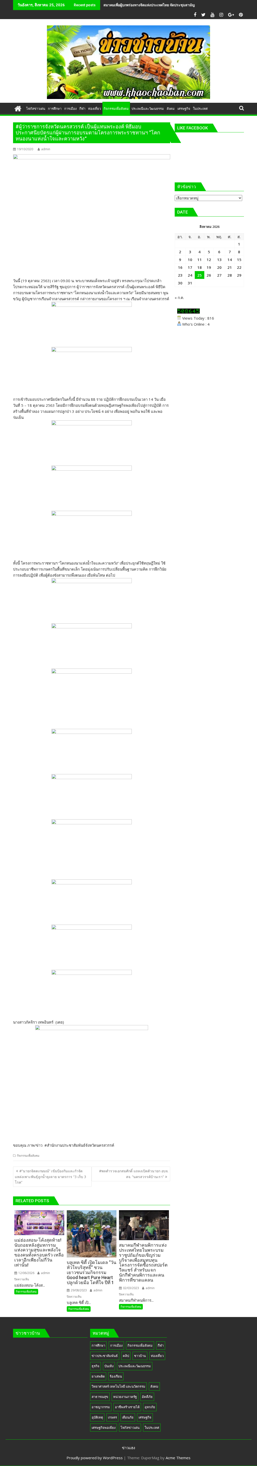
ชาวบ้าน (140, 1355)
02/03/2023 (130, 1288)
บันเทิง (108, 1366)
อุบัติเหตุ (97, 1417)
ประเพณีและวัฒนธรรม (134, 1366)
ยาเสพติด (98, 1376)
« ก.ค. (179, 297)
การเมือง (116, 1345)
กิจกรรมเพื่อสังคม (28, 1155)
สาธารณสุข (100, 1396)
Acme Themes (178, 1457)
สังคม (154, 1386)
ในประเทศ (152, 1427)
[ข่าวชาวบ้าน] (18, 108)
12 (209, 259)
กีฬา (161, 1345)
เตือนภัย (128, 1417)
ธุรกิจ (95, 1366)
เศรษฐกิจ (145, 1417)
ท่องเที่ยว (157, 1355)
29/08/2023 (78, 1290)
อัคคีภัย (147, 1396)
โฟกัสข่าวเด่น (130, 1427)
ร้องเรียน (116, 1376)
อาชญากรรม (101, 1407)
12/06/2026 (26, 1273)
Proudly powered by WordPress (95, 1457)
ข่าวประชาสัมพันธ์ (105, 1355)
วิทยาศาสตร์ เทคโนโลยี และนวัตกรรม (118, 1386)
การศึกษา (98, 1345)
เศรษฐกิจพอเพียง (103, 1427)
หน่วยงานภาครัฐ (125, 1396)
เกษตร (112, 1417)
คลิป (126, 1355)
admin (45, 149)
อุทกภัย (150, 1407)
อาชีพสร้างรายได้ (127, 1407)
